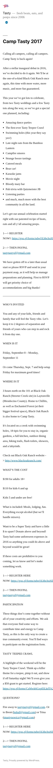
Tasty (7, 13)
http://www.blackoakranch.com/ (23, 460)
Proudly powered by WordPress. (24, 760)
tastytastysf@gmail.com (16, 253)
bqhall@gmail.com (24, 712)
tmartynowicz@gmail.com (19, 717)
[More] (6, 22)
